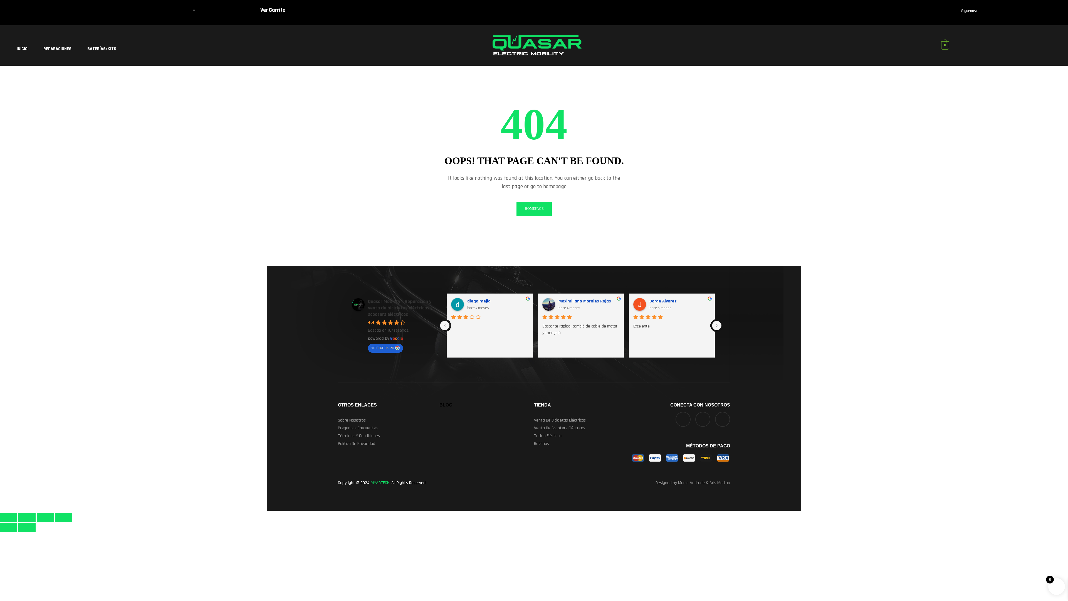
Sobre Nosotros (352, 420)
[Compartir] (45, 517)
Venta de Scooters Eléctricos (559, 428)
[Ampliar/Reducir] (8, 517)
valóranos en (382, 348)
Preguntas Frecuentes (358, 428)
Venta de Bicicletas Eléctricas (560, 420)
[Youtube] (1044, 12)
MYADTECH (380, 483)
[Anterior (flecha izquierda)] (8, 527)
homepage (534, 209)
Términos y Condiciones (359, 436)
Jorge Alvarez (663, 301)
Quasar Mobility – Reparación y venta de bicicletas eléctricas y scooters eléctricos (400, 307)
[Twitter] (1006, 12)
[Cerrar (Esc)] (63, 517)
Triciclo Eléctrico (548, 436)
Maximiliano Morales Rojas (584, 301)
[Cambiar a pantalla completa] (27, 517)
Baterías (541, 444)
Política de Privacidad (356, 444)
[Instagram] (1025, 12)
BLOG (445, 405)
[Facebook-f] (986, 12)
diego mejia (479, 301)
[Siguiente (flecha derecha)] (27, 527)
